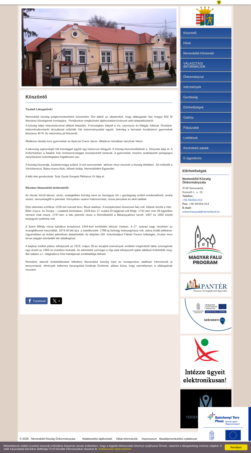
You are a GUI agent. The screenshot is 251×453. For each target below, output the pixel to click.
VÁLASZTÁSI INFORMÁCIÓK (194, 65)
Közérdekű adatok (196, 148)
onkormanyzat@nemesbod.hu (201, 211)
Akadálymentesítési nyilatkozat (178, 438)
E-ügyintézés (192, 158)
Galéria (188, 117)
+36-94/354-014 (192, 199)
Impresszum (149, 438)
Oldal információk (127, 438)
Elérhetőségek (193, 107)
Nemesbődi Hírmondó (198, 53)
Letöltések (190, 138)
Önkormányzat (193, 77)
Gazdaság (190, 97)
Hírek (187, 43)
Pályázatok (191, 127)
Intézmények (192, 87)
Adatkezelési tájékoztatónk (114, 448)
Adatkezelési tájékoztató (97, 438)
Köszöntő (189, 33)
